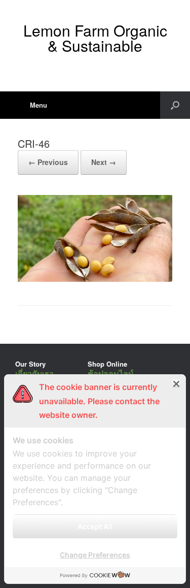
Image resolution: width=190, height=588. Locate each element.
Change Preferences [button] (95, 554)
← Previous (48, 162)
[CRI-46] (95, 279)
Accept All (95, 526)
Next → (103, 162)
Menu (38, 105)
